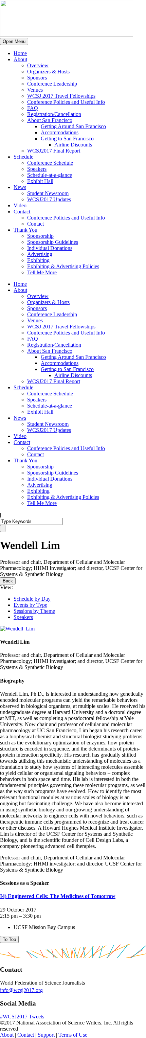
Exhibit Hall (40, 181)
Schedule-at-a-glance (49, 175)
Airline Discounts (73, 144)
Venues (35, 90)
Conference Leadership (52, 84)
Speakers (37, 169)
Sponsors (37, 77)
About (20, 59)
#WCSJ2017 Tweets (22, 1016)
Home (20, 53)
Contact (22, 211)
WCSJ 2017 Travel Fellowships (61, 96)
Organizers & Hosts (48, 71)
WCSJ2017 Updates (49, 199)
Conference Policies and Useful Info (66, 102)
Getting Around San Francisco (73, 126)
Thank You (25, 230)
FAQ (32, 108)
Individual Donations (49, 248)
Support (46, 1035)
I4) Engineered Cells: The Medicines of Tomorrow (57, 896)
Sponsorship (40, 236)
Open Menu (14, 41)
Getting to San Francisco (67, 138)
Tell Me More (42, 272)
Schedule (23, 157)
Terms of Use (72, 1035)
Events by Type (30, 605)
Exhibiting (38, 260)
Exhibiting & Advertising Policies (63, 266)
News (20, 187)
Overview (38, 65)
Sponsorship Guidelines (52, 242)
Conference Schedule (50, 163)
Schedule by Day (32, 599)
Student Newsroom (48, 193)
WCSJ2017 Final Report (53, 151)
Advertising (39, 254)
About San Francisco (49, 120)
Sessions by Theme (34, 611)
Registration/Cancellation (54, 114)
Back (8, 580)
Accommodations (59, 132)
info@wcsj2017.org (21, 990)
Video (20, 205)
